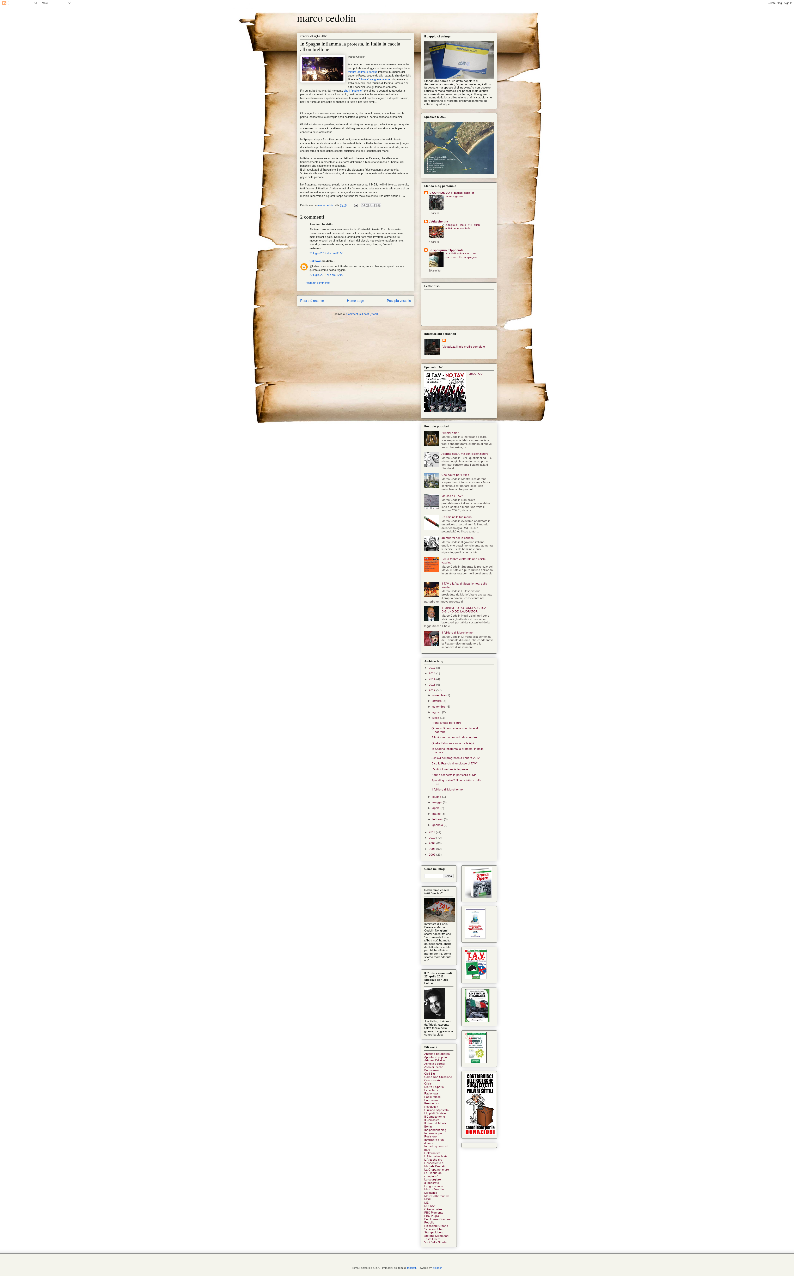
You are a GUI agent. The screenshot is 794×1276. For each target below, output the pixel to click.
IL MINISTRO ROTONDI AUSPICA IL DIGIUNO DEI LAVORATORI (465, 609)
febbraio (438, 819)
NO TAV (429, 1206)
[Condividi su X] (371, 205)
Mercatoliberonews (436, 1196)
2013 (432, 684)
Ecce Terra (431, 1090)
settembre (439, 706)
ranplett (411, 1267)
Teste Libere (432, 1239)
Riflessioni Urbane (436, 1225)
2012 (432, 690)
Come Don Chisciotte (438, 1077)
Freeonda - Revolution (431, 1105)
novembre (439, 695)
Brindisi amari (450, 432)
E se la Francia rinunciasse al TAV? (455, 763)
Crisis (428, 1083)
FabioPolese (432, 1096)
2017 (432, 667)
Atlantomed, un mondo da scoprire (454, 737)
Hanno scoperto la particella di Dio (454, 774)
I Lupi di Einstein (435, 1113)
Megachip (430, 1192)
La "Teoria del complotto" (433, 1174)
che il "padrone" (353, 90)
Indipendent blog (435, 1129)
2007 (432, 854)
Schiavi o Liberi (434, 1229)
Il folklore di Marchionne (457, 632)
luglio (436, 717)
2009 (432, 843)
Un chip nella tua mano (456, 517)
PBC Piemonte (433, 1212)
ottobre (437, 700)
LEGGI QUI (476, 373)
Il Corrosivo (431, 1120)
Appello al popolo (435, 1057)
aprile (436, 808)
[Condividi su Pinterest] (379, 205)
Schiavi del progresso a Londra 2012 (456, 757)
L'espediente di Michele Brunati (434, 1164)
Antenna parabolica (437, 1053)
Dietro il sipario (434, 1086)
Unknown (316, 261)
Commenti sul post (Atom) (362, 314)
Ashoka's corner (434, 1063)
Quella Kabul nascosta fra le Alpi (453, 743)
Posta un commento (317, 282)
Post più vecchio (399, 301)
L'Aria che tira (438, 221)
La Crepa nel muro (436, 1169)
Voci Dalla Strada (435, 1242)
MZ (426, 1202)
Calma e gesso (454, 196)
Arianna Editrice (434, 1060)
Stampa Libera (434, 1232)
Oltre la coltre (433, 1209)
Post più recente (312, 301)
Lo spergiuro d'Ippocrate (446, 250)
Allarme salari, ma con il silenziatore (464, 453)
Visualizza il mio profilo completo (463, 346)
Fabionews (431, 1093)
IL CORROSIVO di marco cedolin (451, 192)
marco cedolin (326, 18)
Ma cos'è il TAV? (452, 495)
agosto (437, 712)
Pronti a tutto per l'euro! (447, 722)
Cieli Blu (429, 1073)
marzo (436, 813)
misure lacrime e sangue (362, 71)
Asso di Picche (433, 1067)
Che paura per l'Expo (455, 474)
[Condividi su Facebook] (375, 205)
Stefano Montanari (436, 1235)
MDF (427, 1199)
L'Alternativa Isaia (435, 1156)
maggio (437, 802)
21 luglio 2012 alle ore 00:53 (326, 253)
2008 (432, 848)
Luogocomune (433, 1186)
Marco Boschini (434, 1189)
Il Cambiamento (434, 1116)
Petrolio (429, 1222)
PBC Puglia (431, 1215)
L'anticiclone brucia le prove (450, 769)
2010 (432, 837)
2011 (432, 832)
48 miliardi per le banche (457, 537)
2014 (432, 679)
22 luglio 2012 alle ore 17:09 (326, 274)
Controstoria (432, 1080)
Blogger (437, 1267)
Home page (355, 301)
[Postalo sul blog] (367, 205)
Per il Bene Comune (437, 1219)
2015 (432, 673)
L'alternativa (432, 1153)
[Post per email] (356, 205)
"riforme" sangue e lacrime (374, 79)
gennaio (438, 824)
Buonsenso (431, 1070)
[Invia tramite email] (363, 205)
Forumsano (431, 1100)
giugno (437, 796)
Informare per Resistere (433, 1134)
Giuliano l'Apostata (436, 1110)
